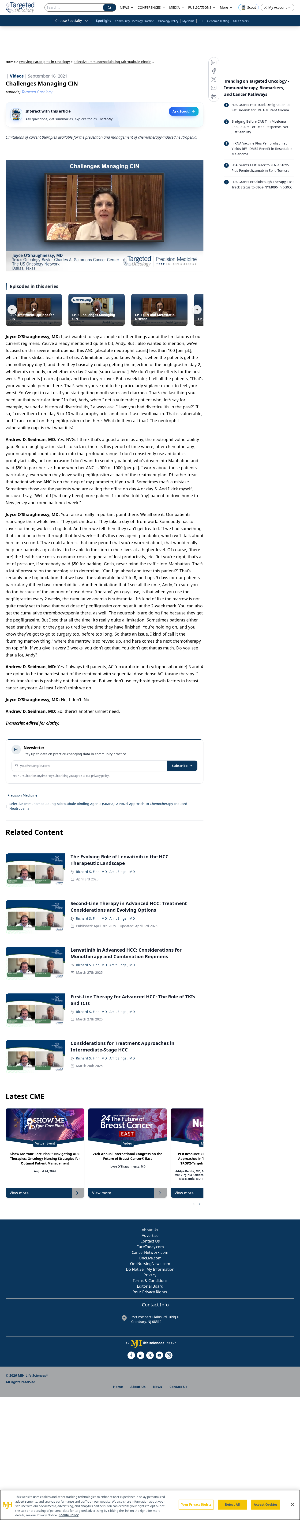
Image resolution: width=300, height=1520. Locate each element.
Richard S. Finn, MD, (92, 871)
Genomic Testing (218, 21)
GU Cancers (241, 21)
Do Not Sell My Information (150, 1269)
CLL (201, 21)
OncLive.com (150, 1258)
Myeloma (188, 21)
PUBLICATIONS (199, 7)
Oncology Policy (168, 21)
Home (10, 61)
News (157, 1386)
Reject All (232, 1504)
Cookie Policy (69, 1515)
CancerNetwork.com (150, 1252)
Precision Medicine (22, 795)
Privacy (150, 1275)
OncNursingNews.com (150, 1263)
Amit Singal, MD (122, 871)
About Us (150, 1229)
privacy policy (100, 776)
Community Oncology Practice (134, 21)
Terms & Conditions (150, 1280)
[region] (150, 1505)
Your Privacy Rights (150, 1291)
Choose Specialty (68, 20)
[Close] (292, 1504)
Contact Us (150, 1241)
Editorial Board (150, 1286)
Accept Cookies (265, 1504)
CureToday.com (150, 1246)
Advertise (150, 1235)
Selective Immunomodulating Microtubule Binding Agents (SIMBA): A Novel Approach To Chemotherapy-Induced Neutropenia (98, 806)
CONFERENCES (149, 7)
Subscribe (180, 765)
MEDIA (174, 7)
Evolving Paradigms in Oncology (44, 61)
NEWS (124, 7)
